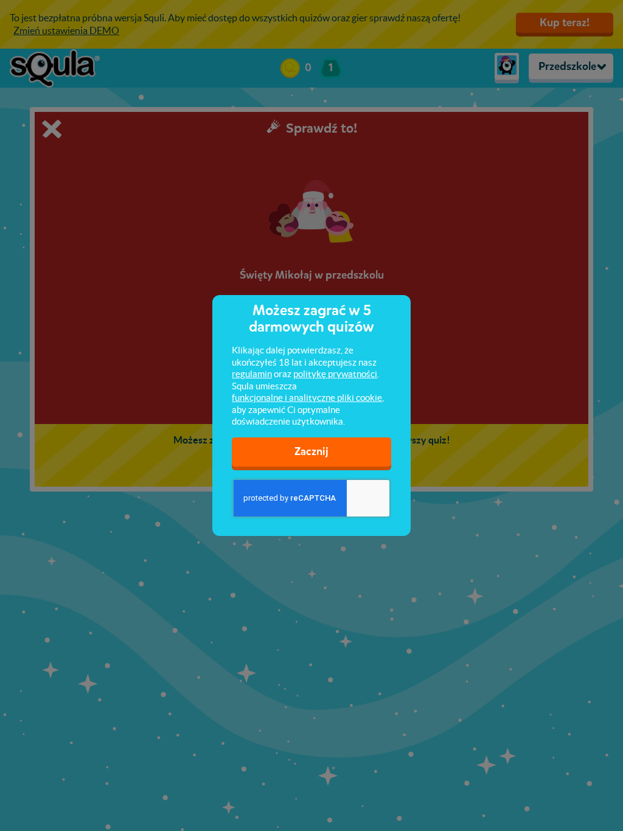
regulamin (252, 374)
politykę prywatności (335, 374)
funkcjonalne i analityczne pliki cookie (307, 397)
